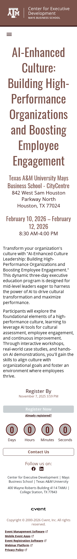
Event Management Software (24, 531)
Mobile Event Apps (17, 536)
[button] (8, 34)
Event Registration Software (24, 541)
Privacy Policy (14, 550)
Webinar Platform (17, 545)
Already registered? (38, 415)
